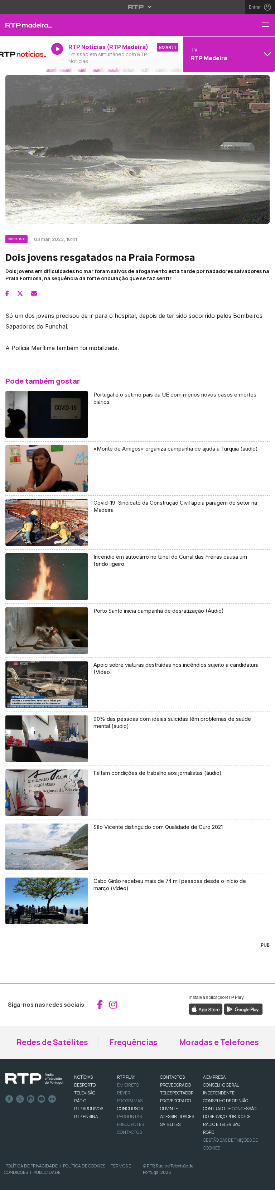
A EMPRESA (214, 1077)
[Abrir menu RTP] (137, 7)
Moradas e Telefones (219, 1042)
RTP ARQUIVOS (88, 1109)
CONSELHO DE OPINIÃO (225, 1101)
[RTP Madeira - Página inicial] (23, 25)
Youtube (41, 1099)
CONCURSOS (130, 1109)
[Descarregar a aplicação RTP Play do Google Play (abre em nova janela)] (243, 1008)
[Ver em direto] (23, 54)
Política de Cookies (84, 1166)
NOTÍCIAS (83, 1077)
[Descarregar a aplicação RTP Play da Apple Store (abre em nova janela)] (206, 1008)
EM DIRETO (128, 1085)
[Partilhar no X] (20, 293)
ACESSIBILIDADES (177, 1116)
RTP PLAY (126, 1077)
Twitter (20, 1099)
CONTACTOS (172, 1077)
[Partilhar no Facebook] (7, 293)
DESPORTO (85, 1085)
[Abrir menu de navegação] (268, 25)
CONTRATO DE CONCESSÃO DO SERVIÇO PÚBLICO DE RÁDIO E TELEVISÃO (229, 1116)
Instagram (31, 1099)
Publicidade (47, 1172)
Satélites (170, 1124)
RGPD (208, 1132)
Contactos (129, 1132)
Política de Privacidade (31, 1166)
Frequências (134, 1042)
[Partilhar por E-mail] (34, 293)
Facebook (9, 1099)
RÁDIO (80, 1101)
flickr (52, 1099)
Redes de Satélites (52, 1042)
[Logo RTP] (34, 1079)
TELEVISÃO (84, 1093)
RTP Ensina (86, 1116)
